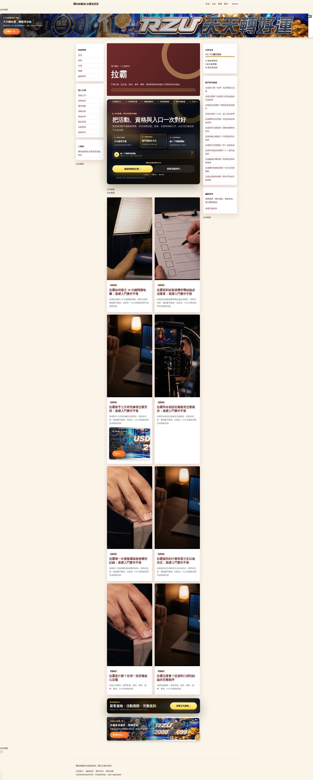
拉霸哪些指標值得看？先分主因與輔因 (220, 169)
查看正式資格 (183, 706)
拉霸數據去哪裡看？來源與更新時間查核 (220, 161)
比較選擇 (82, 127)
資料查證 (82, 101)
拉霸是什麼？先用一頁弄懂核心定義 (220, 89)
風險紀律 (82, 116)
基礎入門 (82, 95)
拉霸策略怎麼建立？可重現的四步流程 (220, 138)
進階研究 (82, 132)
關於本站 (100, 771)
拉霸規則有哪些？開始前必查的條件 (220, 107)
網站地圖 (110, 771)
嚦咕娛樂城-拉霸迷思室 (86, 4)
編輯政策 (82, 76)
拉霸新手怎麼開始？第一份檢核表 (220, 145)
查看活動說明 (174, 169)
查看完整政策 (211, 208)
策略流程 (82, 111)
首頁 (80, 55)
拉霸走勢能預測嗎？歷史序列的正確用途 (220, 178)
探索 (208, 4)
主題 (214, 4)
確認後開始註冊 (132, 169)
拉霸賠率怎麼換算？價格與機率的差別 (220, 129)
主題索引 (80, 771)
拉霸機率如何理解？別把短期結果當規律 (220, 121)
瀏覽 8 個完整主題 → (119, 90)
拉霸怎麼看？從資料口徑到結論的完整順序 (220, 98)
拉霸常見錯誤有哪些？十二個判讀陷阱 (220, 152)
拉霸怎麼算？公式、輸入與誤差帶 (220, 114)
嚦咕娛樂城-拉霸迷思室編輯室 (89, 153)
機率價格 (82, 106)
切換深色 (235, 4)
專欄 (220, 4)
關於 (226, 4)
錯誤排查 (82, 122)
